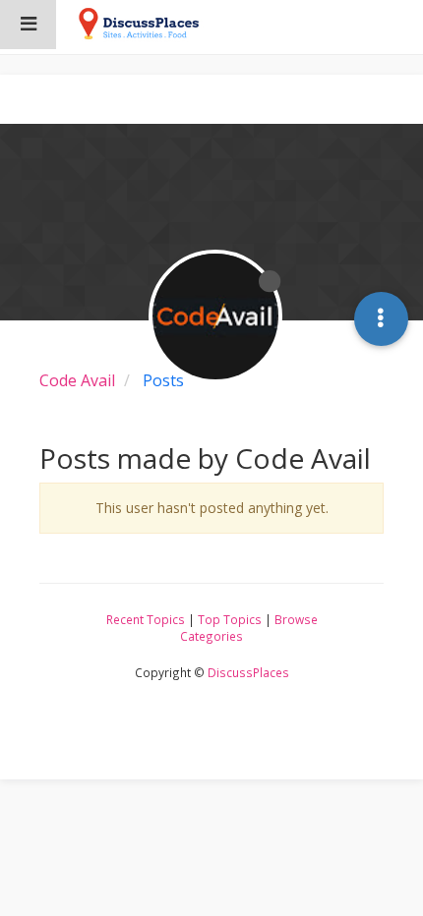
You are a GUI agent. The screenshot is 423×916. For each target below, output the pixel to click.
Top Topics (230, 619)
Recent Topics (145, 619)
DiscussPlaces (248, 672)
